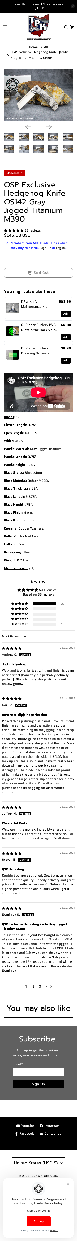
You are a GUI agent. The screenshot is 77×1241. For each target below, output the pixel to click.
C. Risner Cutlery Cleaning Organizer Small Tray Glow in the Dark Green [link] (38, 351)
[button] (14, 230)
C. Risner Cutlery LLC (43, 1176)
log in (60, 248)
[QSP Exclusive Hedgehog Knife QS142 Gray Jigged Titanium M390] (38, 95)
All (46, 47)
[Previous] (28, 127)
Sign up (45, 248)
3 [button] (40, 986)
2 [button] (33, 986)
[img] (11, 648)
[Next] (49, 127)
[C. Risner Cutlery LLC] (38, 27)
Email (18, 1064)
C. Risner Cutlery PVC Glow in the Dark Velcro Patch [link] (39, 327)
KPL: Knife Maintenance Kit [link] (34, 304)
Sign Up (38, 1083)
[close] (73, 6)
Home (33, 47)
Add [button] (65, 314)
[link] (12, 308)
